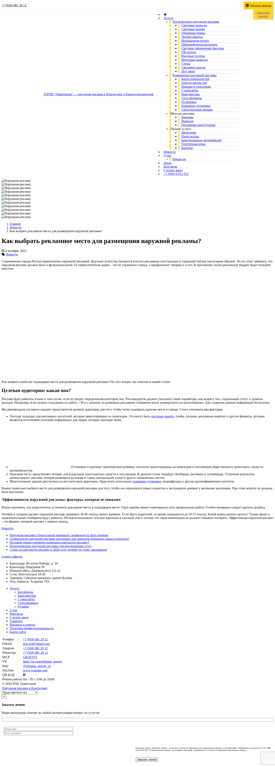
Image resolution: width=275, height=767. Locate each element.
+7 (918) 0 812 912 (176, 174)
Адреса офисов (12, 556)
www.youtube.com (35, 670)
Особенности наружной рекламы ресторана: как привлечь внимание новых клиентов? (69, 538)
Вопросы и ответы (22, 624)
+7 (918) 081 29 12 (14, 5)
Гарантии (16, 621)
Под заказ (188, 71)
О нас (168, 155)
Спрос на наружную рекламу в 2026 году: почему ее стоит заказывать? (58, 549)
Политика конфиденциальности (32, 628)
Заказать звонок (260, 5)
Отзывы (23, 606)
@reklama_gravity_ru (37, 666)
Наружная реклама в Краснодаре (24, 688)
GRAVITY (30, 657)
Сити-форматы (28, 603)
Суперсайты (26, 599)
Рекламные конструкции (198, 125)
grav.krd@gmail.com (36, 643)
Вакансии (179, 159)
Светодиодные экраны (197, 109)
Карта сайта (18, 632)
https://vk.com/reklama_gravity (42, 661)
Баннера (187, 148)
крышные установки (147, 481)
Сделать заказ (19, 617)
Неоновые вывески (194, 59)
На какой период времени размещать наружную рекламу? (49, 542)
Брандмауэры (27, 595)
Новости (12, 254)
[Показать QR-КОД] (24, 675)
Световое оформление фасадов (202, 48)
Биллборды (25, 592)
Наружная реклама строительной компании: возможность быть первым (59, 535)
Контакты (16, 613)
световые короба (162, 416)
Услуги (168, 18)
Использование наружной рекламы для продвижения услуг (51, 546)
